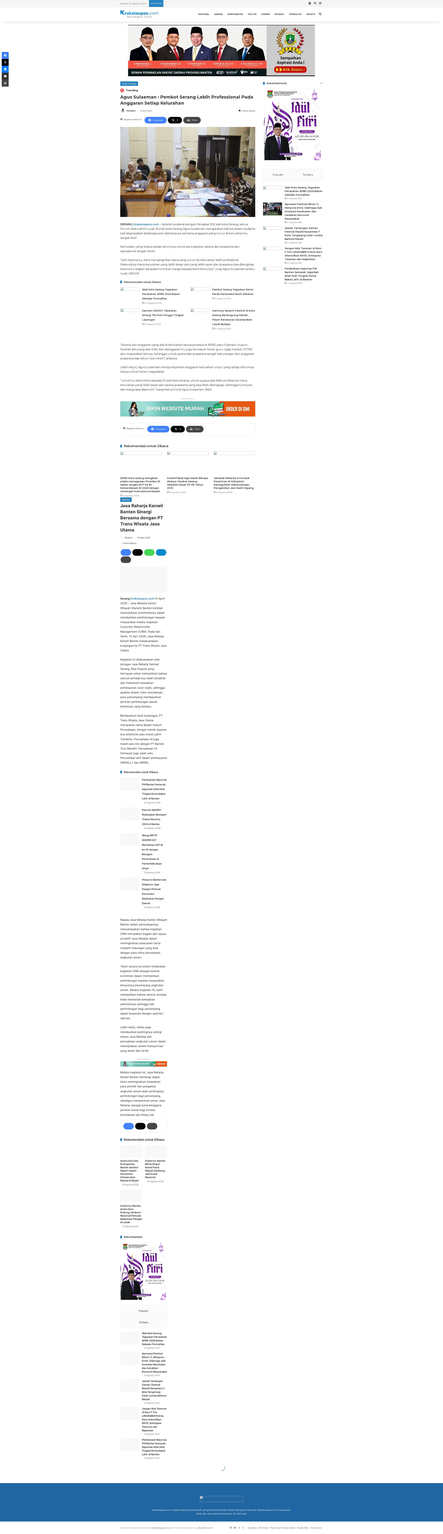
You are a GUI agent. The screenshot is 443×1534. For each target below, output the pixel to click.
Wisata (310, 14)
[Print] (5, 83)
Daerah (218, 14)
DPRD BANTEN (235, 14)
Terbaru (308, 174)
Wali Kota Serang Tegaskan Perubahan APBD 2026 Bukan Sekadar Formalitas (161, 294)
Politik (252, 14)
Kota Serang (129, 83)
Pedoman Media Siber (283, 1527)
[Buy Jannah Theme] (221, 50)
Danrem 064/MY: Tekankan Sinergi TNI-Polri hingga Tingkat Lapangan (163, 315)
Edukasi (279, 14)
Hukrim (265, 14)
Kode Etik (302, 1527)
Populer (278, 174)
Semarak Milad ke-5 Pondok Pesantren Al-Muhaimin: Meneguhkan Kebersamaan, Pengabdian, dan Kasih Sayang (234, 483)
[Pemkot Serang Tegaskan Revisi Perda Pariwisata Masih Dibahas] (200, 293)
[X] (5, 62)
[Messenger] (5, 69)
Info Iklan (263, 1527)
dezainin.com (205, 1527)
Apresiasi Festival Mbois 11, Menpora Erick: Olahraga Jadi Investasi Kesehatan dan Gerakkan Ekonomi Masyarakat (303, 211)
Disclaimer (316, 1527)
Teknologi (295, 14)
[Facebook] (5, 55)
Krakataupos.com (146, 224)
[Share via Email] (5, 76)
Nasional (203, 14)
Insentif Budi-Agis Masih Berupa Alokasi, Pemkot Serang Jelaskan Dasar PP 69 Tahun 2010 (187, 483)
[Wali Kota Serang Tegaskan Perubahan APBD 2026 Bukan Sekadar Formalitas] (129, 293)
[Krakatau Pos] (139, 14)
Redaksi (131, 110)
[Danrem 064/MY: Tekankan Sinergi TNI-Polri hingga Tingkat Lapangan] (129, 314)
